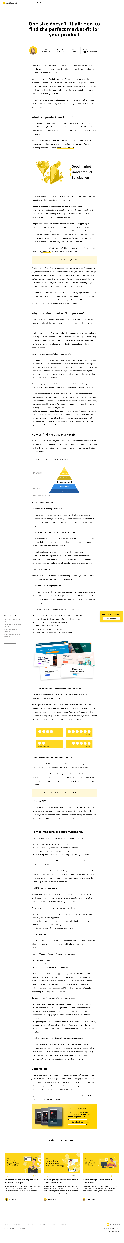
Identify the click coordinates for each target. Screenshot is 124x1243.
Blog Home (41, 3)
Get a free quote (111, 618)
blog (53, 1224)
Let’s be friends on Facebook (16, 1228)
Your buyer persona (39, 515)
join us (42, 1224)
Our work (57, 3)
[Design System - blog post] (23, 1163)
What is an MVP (70, 793)
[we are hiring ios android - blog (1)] (101, 1163)
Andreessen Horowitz (65, 148)
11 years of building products (53, 79)
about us (30, 1224)
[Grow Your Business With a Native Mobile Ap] (62, 1163)
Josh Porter (46, 252)
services (17, 1224)
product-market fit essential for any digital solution (70, 292)
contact (64, 1224)
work (6, 1224)
